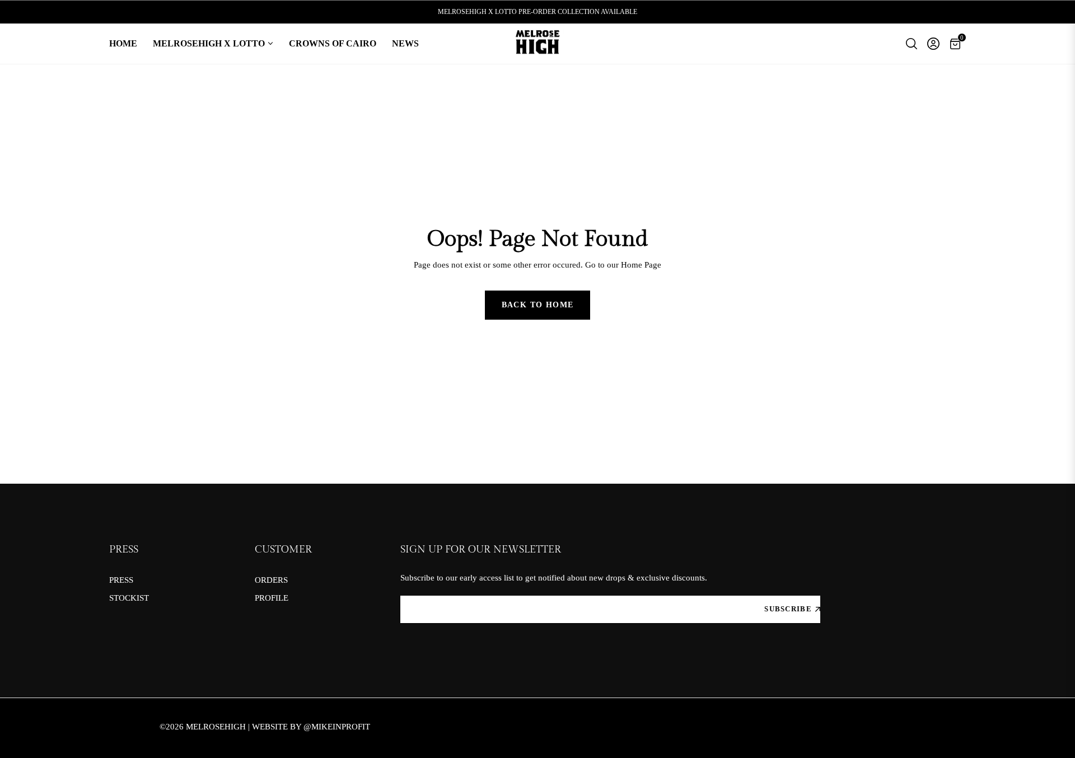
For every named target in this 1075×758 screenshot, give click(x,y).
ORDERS (271, 579)
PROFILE (271, 597)
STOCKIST (129, 597)
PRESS (121, 579)
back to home (538, 305)
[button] (911, 44)
